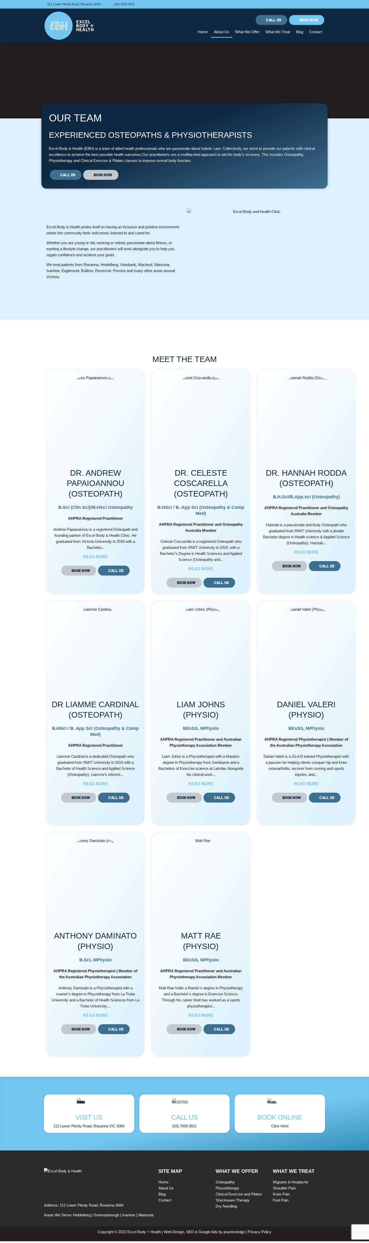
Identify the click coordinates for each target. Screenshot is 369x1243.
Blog (299, 32)
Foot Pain (280, 1200)
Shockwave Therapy (233, 1200)
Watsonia (145, 1215)
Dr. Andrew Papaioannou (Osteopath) (95, 483)
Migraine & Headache (290, 1182)
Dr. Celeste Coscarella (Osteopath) (201, 483)
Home (203, 32)
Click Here (279, 1126)
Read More (95, 557)
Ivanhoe (128, 1215)
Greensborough (106, 1215)
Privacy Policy (259, 1232)
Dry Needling (226, 1206)
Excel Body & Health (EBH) (71, 148)
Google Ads (208, 1232)
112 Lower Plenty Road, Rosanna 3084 (92, 1205)
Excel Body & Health (63, 227)
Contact (315, 32)
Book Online (280, 1117)
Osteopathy (293, 154)
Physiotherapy (61, 160)
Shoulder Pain (284, 1188)
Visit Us (89, 1117)
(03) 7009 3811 (184, 1126)
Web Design (174, 1232)
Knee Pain (281, 1194)
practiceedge (234, 1232)
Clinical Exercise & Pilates (102, 160)
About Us (221, 32)
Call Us (184, 1117)
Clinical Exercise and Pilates (239, 1194)
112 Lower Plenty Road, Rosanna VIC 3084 (89, 1126)
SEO (190, 1232)
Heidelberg (82, 1215)
